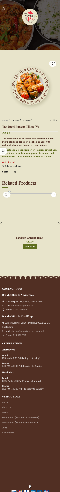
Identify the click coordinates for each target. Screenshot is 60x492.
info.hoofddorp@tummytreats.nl (27, 331)
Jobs (4, 427)
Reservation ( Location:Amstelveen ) (20, 417)
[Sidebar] (3, 151)
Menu (5, 412)
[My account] (3, 9)
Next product (56, 120)
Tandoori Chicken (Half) (30, 238)
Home (5, 120)
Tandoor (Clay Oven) (21, 120)
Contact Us (8, 432)
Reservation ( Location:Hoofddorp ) (20, 422)
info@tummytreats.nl (22, 305)
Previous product (50, 120)
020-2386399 (20, 309)
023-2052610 (19, 335)
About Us (6, 407)
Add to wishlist (13, 166)
